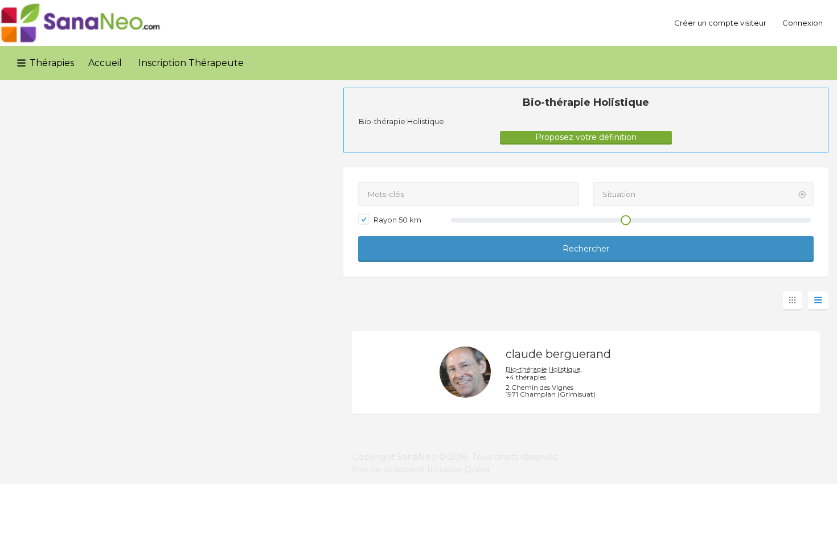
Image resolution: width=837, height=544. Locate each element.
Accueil (105, 62)
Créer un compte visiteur (720, 22)
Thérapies (52, 62)
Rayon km (396, 219)
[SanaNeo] (81, 23)
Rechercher (586, 249)
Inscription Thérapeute (191, 62)
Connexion (802, 22)
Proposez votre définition (586, 137)
